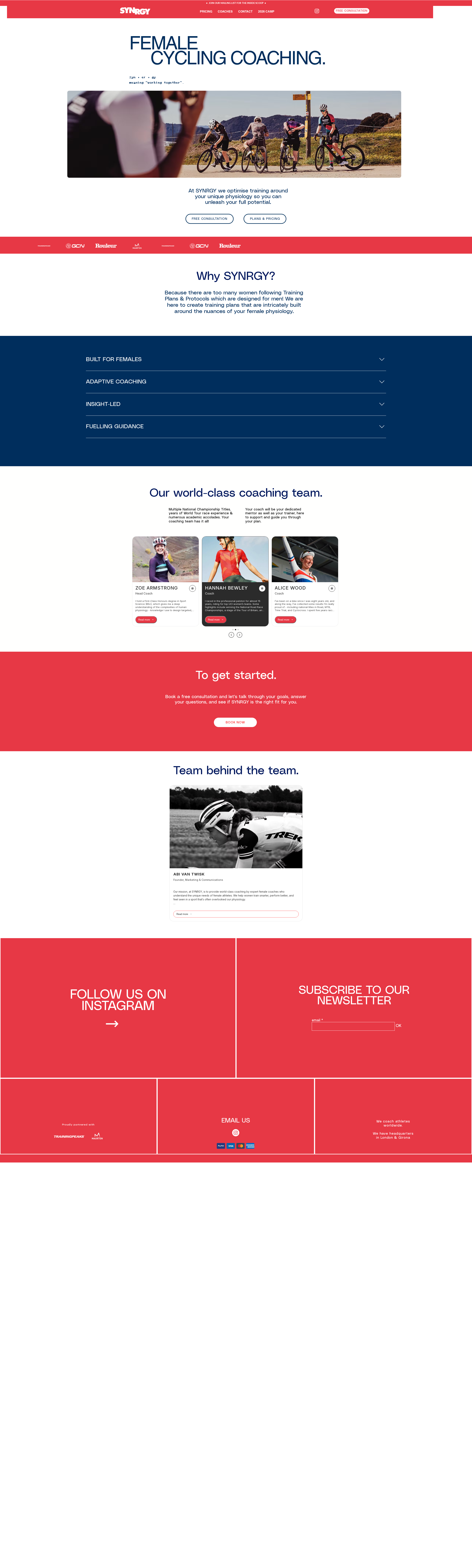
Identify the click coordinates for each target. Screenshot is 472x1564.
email (316, 1020)
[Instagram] (317, 11)
